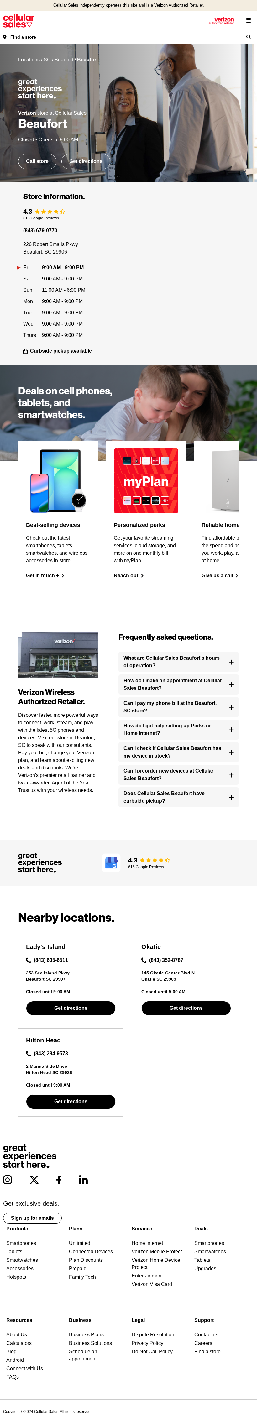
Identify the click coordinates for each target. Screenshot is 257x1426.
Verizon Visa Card (152, 1284)
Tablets (14, 1251)
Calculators (19, 1343)
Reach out (126, 575)
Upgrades (205, 1268)
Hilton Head (43, 1040)
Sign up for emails (32, 1218)
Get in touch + (42, 575)
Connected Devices (91, 1251)
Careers (203, 1343)
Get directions (85, 161)
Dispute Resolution (153, 1334)
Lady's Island (46, 946)
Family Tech (82, 1277)
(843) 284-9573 (51, 1053)
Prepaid (78, 1268)
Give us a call (217, 575)
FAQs (12, 1377)
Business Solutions (90, 1343)
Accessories (20, 1268)
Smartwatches (22, 1260)
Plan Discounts (86, 1260)
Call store (37, 161)
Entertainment (147, 1275)
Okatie (151, 946)
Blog (11, 1351)
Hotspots (16, 1277)
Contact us (206, 1334)
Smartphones (21, 1243)
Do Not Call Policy (152, 1351)
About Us (16, 1334)
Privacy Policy (147, 1343)
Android (15, 1360)
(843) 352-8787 (166, 960)
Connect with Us (24, 1368)
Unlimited (79, 1243)
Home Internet (147, 1243)
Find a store (23, 36)
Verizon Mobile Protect (157, 1251)
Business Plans (86, 1334)
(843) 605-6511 (51, 960)
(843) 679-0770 (40, 230)
